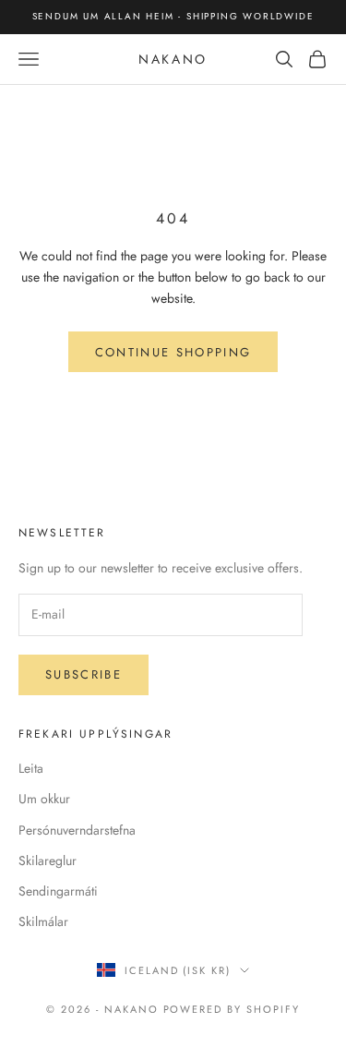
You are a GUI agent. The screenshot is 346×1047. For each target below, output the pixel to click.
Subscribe (83, 674)
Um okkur (44, 798)
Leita (30, 768)
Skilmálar (43, 921)
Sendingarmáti (58, 891)
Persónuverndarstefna (77, 830)
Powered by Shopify (232, 1009)
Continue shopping (173, 352)
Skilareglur (47, 860)
